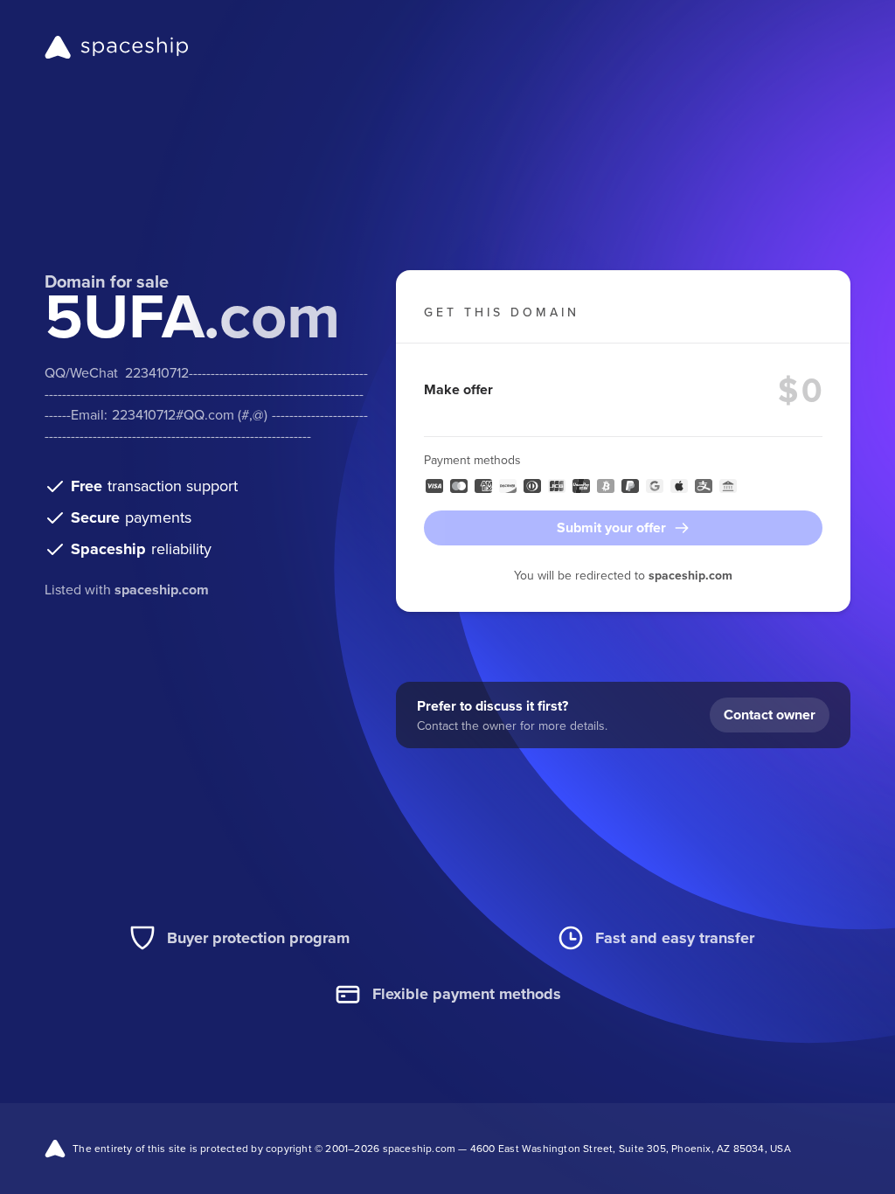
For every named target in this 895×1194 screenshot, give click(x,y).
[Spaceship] (117, 47)
